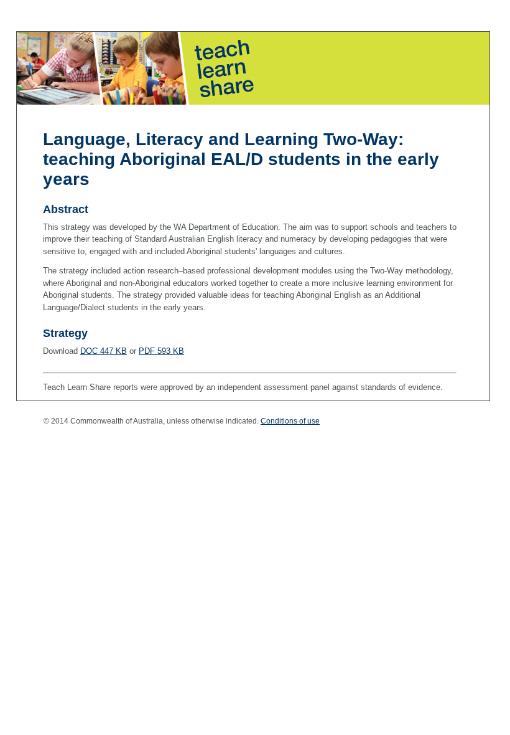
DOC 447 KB (103, 351)
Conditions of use (290, 421)
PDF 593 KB (161, 351)
